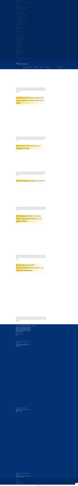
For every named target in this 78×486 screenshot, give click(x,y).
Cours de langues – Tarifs (19, 19)
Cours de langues (19, 11)
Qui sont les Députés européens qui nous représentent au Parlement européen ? (25, 58)
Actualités (18, 4)
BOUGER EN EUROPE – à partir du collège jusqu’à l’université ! (23, 7)
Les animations (18, 35)
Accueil (17, 3)
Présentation (18, 54)
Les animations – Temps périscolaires (21, 43)
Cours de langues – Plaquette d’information (21, 15)
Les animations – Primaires (20, 42)
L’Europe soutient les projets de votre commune (22, 31)
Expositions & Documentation (20, 27)
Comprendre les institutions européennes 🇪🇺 (22, 8)
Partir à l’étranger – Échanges (20, 50)
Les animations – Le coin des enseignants (21, 39)
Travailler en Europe (19, 59)
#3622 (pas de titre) (19, 0)
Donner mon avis (18, 23)
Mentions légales (19, 46)
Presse (17, 55)
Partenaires (18, 47)
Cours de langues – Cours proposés (20, 12)
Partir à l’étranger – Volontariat (20, 51)
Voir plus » (17, 92)
